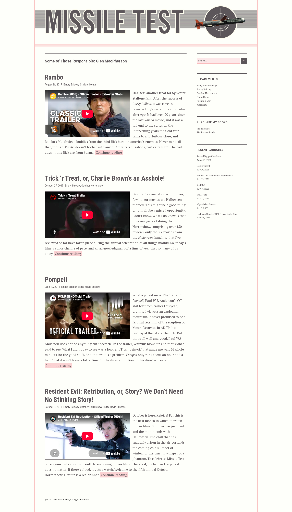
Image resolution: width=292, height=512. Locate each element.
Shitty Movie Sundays (89, 286)
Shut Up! (201, 185)
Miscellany (202, 104)
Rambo (54, 77)
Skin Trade (202, 194)
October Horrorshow (92, 185)
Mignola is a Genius (206, 204)
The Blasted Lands (206, 132)
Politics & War (204, 100)
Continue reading (109, 152)
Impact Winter (203, 128)
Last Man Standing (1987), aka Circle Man (217, 213)
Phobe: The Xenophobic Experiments (215, 175)
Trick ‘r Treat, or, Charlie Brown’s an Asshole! (105, 178)
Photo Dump (203, 97)
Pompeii (56, 280)
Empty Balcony (71, 84)
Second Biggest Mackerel (209, 156)
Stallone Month (88, 84)
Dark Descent (203, 165)
